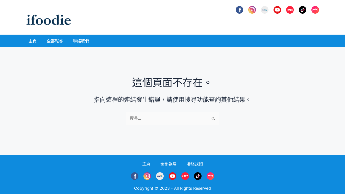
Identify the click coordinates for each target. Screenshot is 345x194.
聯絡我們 (81, 40)
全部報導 (55, 40)
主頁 (33, 40)
